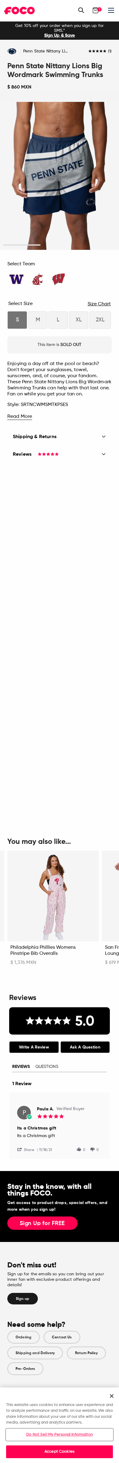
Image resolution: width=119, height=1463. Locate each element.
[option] (59, 31)
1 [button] (22, 245)
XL (79, 320)
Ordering (23, 1337)
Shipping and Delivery (35, 1353)
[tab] (34, 1047)
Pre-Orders (25, 1369)
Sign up (22, 1299)
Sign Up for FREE (42, 1223)
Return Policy (86, 1353)
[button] (28, 1149)
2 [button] (60, 245)
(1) (110, 51)
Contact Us (62, 1337)
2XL (100, 320)
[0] (95, 10)
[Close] (111, 1396)
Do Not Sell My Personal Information (59, 1435)
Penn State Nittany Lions (47, 51)
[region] (59, 1425)
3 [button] (97, 245)
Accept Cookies (59, 1452)
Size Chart (99, 304)
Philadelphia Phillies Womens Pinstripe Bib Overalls (43, 950)
